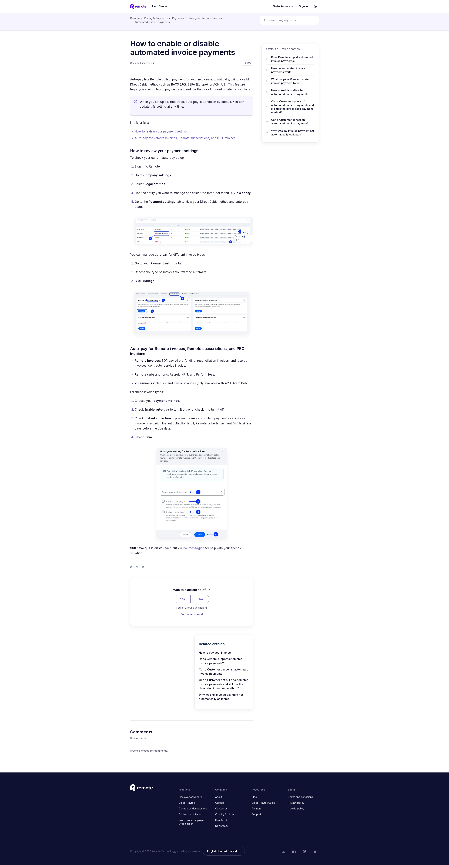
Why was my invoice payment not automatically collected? (221, 697)
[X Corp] (137, 567)
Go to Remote (281, 6)
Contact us (221, 808)
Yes (182, 599)
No (201, 599)
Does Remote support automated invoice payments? (221, 661)
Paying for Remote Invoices (205, 18)
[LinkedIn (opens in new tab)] (294, 851)
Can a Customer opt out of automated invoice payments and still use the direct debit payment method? (224, 684)
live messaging (193, 548)
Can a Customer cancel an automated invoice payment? (223, 671)
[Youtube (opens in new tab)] (283, 851)
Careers (219, 802)
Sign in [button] (303, 6)
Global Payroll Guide (263, 802)
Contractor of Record (191, 814)
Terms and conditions (300, 796)
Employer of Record (190, 796)
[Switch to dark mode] (315, 6)
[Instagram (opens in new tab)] (315, 851)
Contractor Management (193, 808)
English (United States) (222, 851)
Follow (247, 62)
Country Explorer (225, 814)
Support (256, 814)
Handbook (221, 820)
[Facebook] (131, 567)
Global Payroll (187, 802)
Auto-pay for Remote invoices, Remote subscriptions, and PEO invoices (185, 138)
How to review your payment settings (161, 131)
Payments (178, 18)
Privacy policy (296, 802)
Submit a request (191, 614)
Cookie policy (296, 808)
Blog (254, 796)
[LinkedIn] (143, 567)
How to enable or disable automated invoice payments (289, 92)
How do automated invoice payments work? (288, 69)
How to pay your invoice (215, 652)
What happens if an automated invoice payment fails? (290, 80)
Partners (256, 808)
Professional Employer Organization (192, 822)
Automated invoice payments (152, 22)
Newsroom (221, 825)
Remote (135, 18)
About (218, 796)
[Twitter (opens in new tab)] (304, 851)
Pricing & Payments (156, 18)
